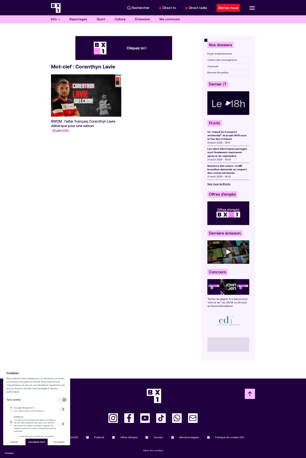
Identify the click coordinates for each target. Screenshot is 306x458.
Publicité (99, 437)
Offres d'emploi (129, 437)
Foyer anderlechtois (219, 54)
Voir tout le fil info (219, 184)
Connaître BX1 (70, 437)
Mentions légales (189, 437)
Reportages (78, 19)
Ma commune (170, 19)
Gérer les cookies (153, 450)
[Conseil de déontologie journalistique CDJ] (228, 321)
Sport (101, 19)
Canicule (212, 66)
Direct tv (169, 8)
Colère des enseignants (222, 60)
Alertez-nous (228, 7)
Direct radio (198, 8)
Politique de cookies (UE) (229, 437)
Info (54, 19)
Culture (120, 19)
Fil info (214, 123)
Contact (158, 437)
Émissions (142, 19)
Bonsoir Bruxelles (218, 72)
